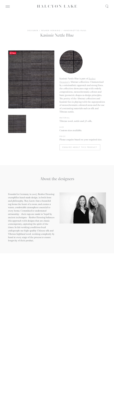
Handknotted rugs (75, 30)
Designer (33, 30)
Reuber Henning (51, 30)
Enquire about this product (79, 147)
